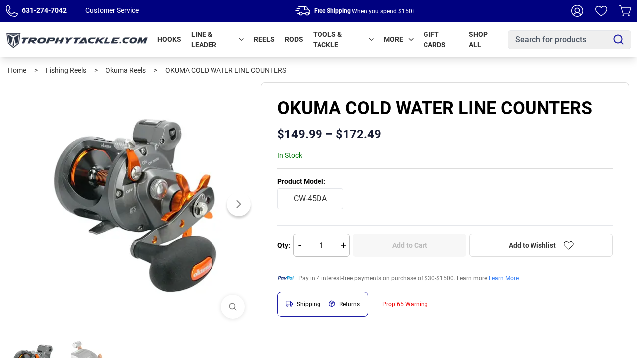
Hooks (169, 39)
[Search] (618, 39)
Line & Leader (203, 39)
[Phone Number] (12, 11)
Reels (264, 39)
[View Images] (233, 307)
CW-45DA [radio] (310, 198)
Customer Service (112, 10)
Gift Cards (435, 39)
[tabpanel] (130, 204)
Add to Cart (409, 245)
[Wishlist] (601, 11)
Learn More (504, 278)
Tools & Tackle (327, 39)
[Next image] (239, 204)
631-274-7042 (44, 10)
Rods (294, 39)
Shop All (478, 39)
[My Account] (577, 11)
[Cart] (625, 11)
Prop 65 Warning (405, 304)
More (393, 39)
